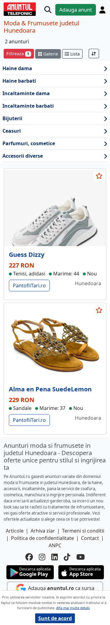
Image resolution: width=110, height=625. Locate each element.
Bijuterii (12, 118)
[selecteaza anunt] (99, 176)
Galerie (50, 54)
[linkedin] (54, 557)
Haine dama (17, 68)
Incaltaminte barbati (28, 105)
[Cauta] (47, 10)
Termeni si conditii (83, 530)
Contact (90, 538)
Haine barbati (19, 80)
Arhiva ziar (43, 530)
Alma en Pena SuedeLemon (50, 389)
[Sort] (94, 53)
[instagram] (42, 557)
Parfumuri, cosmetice (28, 143)
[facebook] (29, 557)
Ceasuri (11, 131)
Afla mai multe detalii (73, 607)
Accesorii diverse (22, 156)
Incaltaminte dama (26, 93)
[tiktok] (67, 557)
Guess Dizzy (26, 254)
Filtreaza (17, 53)
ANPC (55, 545)
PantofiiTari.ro (29, 285)
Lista (74, 54)
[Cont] (102, 10)
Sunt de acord (55, 618)
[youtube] (80, 557)
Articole (15, 530)
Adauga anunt (75, 9)
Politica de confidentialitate (42, 538)
